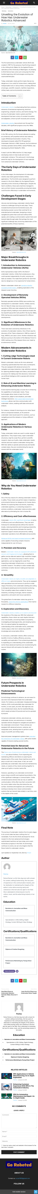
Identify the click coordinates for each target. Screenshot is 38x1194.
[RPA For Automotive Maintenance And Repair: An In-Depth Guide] (6, 1096)
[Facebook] (12, 57)
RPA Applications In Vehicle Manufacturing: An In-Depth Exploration (23, 1075)
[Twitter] (16, 57)
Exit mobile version (19, 1192)
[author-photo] (19, 1011)
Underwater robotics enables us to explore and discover (18, 613)
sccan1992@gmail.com (23, 1178)
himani (29, 853)
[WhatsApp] (25, 57)
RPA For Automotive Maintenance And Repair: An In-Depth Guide (24, 1096)
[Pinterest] (21, 57)
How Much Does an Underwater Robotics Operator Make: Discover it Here (9, 994)
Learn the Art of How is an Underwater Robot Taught (29, 992)
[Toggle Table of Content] (19, 96)
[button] (4, 2)
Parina (4, 23)
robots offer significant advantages (20, 520)
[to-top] (36, 1191)
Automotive (15, 7)
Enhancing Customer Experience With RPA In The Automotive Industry (23, 1086)
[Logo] (19, 1167)
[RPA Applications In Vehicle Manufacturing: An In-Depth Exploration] (6, 1076)
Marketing (8, 7)
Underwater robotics (7, 107)
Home (2, 7)
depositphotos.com (21, 252)
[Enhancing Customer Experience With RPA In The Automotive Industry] (6, 1086)
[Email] (17, 971)
